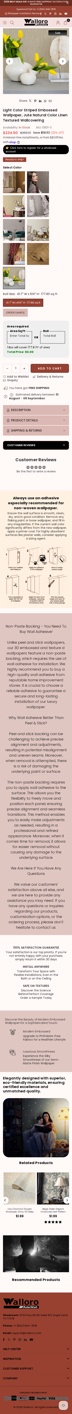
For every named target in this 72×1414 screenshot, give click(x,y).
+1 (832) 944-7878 (25, 1326)
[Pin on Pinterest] (35, 101)
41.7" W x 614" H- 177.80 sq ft (23, 303)
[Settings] (58, 22)
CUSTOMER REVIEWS (21, 445)
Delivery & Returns (49, 376)
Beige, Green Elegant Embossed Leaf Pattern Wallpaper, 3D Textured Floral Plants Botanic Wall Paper (19, 1210)
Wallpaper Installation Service (23, 13)
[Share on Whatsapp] (45, 101)
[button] (65, 22)
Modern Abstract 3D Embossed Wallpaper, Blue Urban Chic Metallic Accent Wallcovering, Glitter (53, 1210)
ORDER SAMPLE (15, 312)
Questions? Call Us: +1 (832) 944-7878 (36, 9)
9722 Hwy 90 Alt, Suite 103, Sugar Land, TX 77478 (35, 1316)
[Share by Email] (50, 101)
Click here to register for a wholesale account (31, 149)
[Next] (62, 61)
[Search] (12, 22)
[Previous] (9, 61)
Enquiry (12, 380)
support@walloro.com (26, 1333)
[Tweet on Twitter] (30, 101)
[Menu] (4, 22)
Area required (18, 326)
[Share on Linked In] (40, 101)
